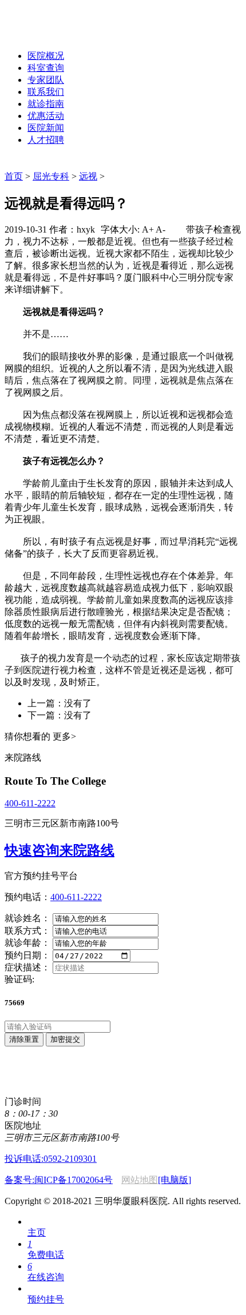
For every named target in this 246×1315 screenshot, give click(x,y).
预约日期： (27, 955)
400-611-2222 (30, 803)
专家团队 (45, 80)
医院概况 (45, 56)
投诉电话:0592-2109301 (51, 1159)
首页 (14, 176)
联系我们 (45, 92)
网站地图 (139, 1180)
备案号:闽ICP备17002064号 (59, 1180)
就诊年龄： (27, 943)
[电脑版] (174, 1180)
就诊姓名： (27, 918)
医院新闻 (45, 128)
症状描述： (27, 967)
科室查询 (45, 68)
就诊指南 (45, 104)
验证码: (19, 979)
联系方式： (27, 931)
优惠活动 (45, 116)
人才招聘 (45, 140)
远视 (88, 176)
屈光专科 (51, 176)
